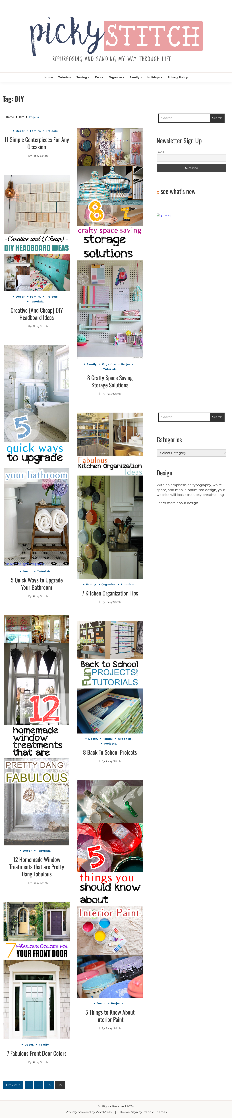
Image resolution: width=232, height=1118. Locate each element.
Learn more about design (177, 503)
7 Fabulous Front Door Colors (37, 1053)
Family (134, 77)
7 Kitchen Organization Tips (110, 593)
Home (48, 77)
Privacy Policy (178, 77)
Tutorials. (110, 369)
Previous (13, 1085)
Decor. (21, 131)
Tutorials (64, 77)
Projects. (52, 131)
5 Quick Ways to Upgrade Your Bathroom (37, 583)
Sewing (81, 77)
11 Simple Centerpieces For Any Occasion (36, 143)
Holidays (153, 77)
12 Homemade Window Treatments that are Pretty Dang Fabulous (36, 866)
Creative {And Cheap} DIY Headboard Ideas (37, 313)
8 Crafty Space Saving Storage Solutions (110, 381)
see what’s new (178, 191)
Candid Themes (155, 1112)
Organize (115, 77)
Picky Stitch (40, 155)
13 (49, 1085)
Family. (35, 131)
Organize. (109, 364)
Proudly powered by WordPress (89, 1112)
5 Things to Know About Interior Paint (110, 1015)
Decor (99, 77)
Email (160, 152)
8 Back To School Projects (110, 752)
